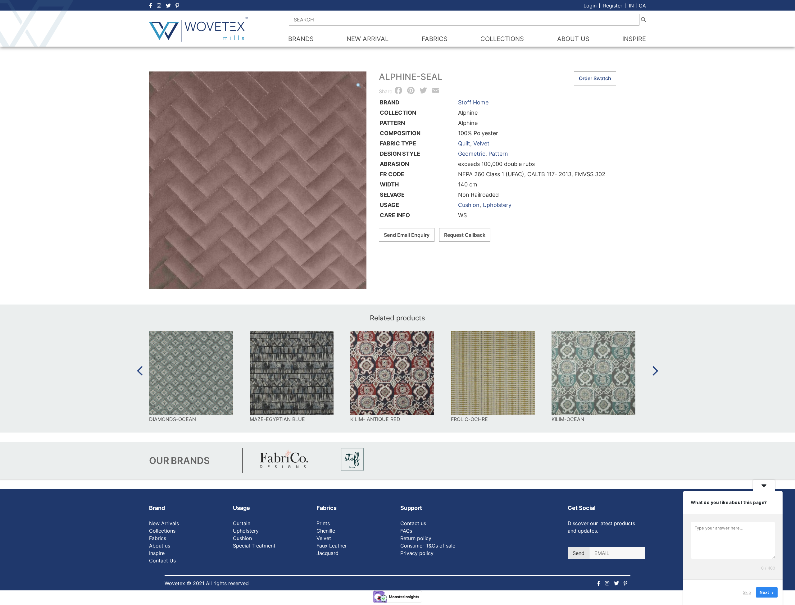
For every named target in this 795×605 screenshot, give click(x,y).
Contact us (413, 523)
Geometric (471, 153)
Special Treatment (254, 546)
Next (655, 371)
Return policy (415, 538)
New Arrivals (164, 523)
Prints (323, 523)
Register (612, 5)
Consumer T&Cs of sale (427, 546)
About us (159, 546)
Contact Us (162, 560)
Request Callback (464, 235)
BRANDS (301, 39)
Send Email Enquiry (406, 235)
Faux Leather (332, 546)
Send (578, 553)
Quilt (464, 143)
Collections (162, 531)
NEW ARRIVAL (367, 39)
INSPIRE (634, 39)
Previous (139, 371)
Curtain (241, 523)
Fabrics (157, 538)
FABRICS (434, 39)
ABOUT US (573, 39)
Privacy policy (417, 553)
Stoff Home (473, 102)
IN (631, 5)
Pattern (498, 153)
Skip (747, 592)
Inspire (157, 553)
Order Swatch (595, 78)
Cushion (468, 205)
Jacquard (327, 553)
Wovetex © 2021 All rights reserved (207, 583)
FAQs (406, 531)
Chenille (325, 531)
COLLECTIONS (502, 39)
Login (590, 5)
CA (642, 5)
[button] (358, 85)
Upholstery (497, 205)
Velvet (481, 143)
